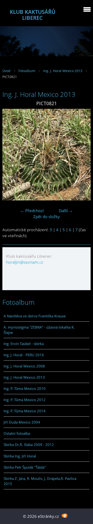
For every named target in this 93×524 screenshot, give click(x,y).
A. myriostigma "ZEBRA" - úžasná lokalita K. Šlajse (39, 330)
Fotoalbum (26, 70)
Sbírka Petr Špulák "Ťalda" (25, 467)
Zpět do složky (46, 216)
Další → (66, 210)
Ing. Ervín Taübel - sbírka (24, 343)
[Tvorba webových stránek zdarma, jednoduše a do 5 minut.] (64, 515)
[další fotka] (83, 154)
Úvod (6, 70)
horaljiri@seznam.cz (24, 262)
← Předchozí (32, 210)
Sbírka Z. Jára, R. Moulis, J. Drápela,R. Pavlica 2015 (40, 481)
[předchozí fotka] (10, 154)
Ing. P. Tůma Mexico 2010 (25, 388)
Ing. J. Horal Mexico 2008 (24, 366)
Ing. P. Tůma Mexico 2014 (25, 411)
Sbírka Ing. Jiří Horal (20, 456)
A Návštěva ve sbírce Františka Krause (35, 316)
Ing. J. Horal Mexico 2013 (62, 70)
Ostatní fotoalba (17, 433)
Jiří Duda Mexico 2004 (22, 422)
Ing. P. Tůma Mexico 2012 (25, 399)
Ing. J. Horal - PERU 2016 (24, 354)
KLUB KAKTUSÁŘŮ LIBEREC (32, 14)
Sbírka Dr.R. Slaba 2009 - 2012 (29, 444)
